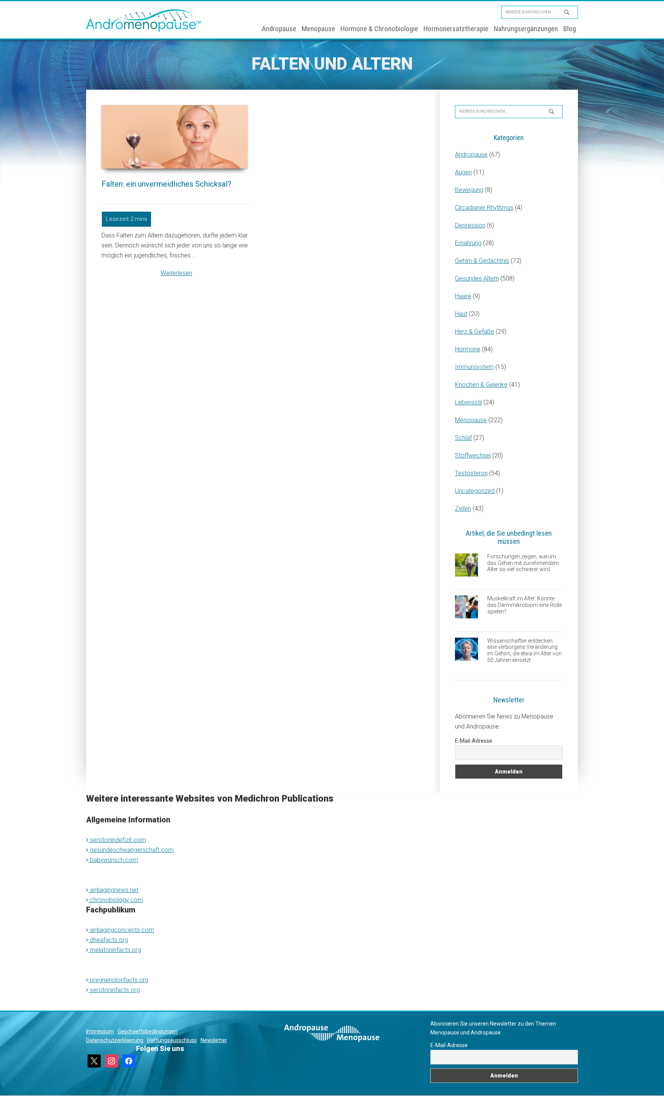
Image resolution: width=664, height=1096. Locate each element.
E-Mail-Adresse (473, 741)
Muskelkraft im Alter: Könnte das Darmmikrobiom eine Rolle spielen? (524, 605)
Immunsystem (474, 367)
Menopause (471, 420)
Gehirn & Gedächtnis (482, 260)
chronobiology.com (115, 900)
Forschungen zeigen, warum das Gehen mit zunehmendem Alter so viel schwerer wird (523, 563)
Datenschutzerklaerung (114, 1040)
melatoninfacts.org (114, 950)
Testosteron (471, 473)
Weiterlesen (176, 273)
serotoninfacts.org (114, 990)
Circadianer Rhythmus (484, 207)
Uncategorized (475, 491)
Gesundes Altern (477, 278)
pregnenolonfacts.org (118, 980)
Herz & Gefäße (474, 331)
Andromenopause (143, 20)
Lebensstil (468, 402)
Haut (461, 313)
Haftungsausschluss (172, 1040)
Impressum (100, 1031)
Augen (463, 172)
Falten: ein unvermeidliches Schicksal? (166, 184)
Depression (470, 225)
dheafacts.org (108, 940)
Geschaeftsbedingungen (148, 1031)
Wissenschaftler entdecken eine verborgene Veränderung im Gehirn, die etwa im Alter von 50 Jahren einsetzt (524, 650)
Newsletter (214, 1040)
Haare (463, 296)
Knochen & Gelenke (481, 384)
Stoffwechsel (473, 455)
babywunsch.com (113, 860)
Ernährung (468, 243)
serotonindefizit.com (117, 840)
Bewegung (469, 190)
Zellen (463, 508)
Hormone (467, 349)
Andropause (471, 154)
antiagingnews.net (113, 890)
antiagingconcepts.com (121, 930)
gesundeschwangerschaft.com (131, 850)
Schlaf (463, 437)
